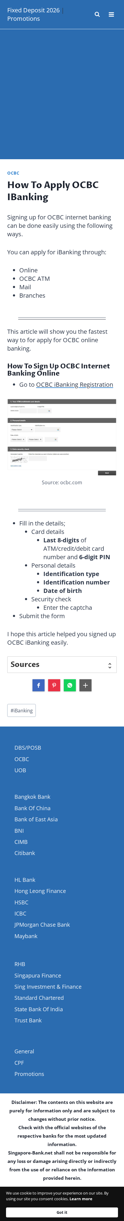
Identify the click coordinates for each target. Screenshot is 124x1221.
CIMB (21, 841)
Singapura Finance (37, 975)
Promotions (23, 18)
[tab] (62, 664)
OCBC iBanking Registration (74, 384)
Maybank (25, 936)
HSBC (21, 902)
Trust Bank (28, 1020)
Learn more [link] (81, 1198)
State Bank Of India (38, 1009)
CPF (19, 1062)
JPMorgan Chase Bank (42, 924)
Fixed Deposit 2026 (33, 10)
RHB (19, 964)
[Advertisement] (62, 94)
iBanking (22, 710)
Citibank (24, 853)
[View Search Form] (97, 14)
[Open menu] (111, 14)
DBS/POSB (27, 747)
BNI (19, 830)
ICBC (20, 913)
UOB (20, 770)
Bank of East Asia (36, 819)
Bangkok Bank (32, 796)
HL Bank (24, 879)
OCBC (13, 173)
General (24, 1051)
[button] (39, 685)
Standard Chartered (39, 997)
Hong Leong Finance (40, 890)
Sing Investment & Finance (48, 986)
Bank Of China (32, 808)
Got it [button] (62, 1212)
